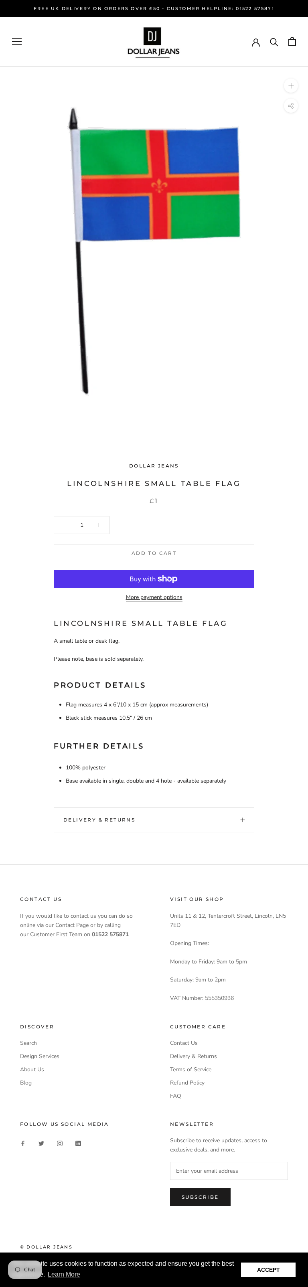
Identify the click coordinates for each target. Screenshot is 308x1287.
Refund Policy (187, 1083)
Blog (26, 1083)
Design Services (39, 1056)
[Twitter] (41, 1142)
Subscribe (200, 1197)
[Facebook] (23, 1142)
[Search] (274, 41)
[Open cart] (292, 41)
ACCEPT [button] (268, 1270)
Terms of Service (190, 1069)
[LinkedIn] (78, 1142)
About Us (32, 1069)
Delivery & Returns (99, 820)
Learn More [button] (64, 1274)
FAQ (175, 1096)
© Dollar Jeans (46, 1247)
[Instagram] (60, 1142)
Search (28, 1043)
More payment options (154, 597)
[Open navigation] (17, 41)
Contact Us (184, 1043)
